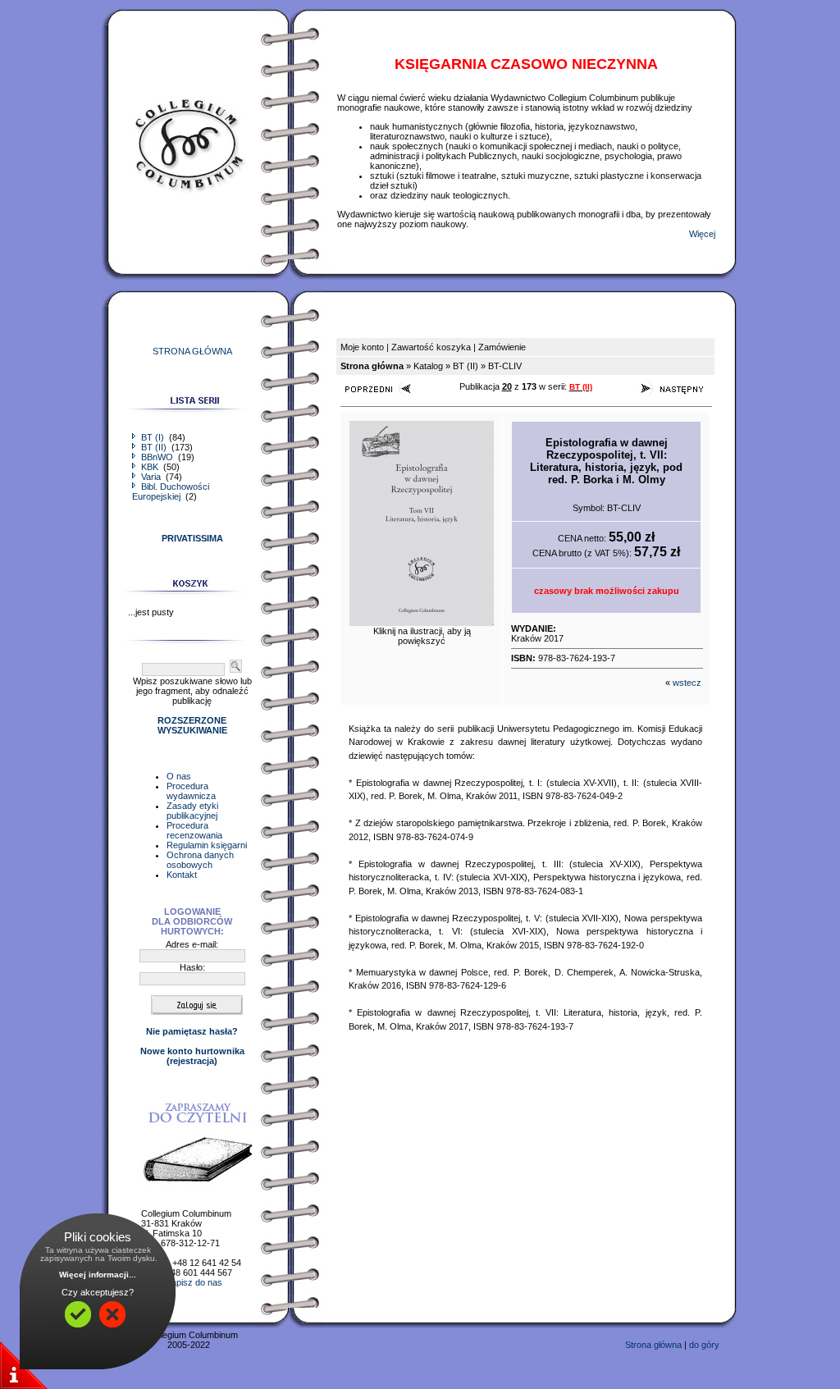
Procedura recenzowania (194, 830)
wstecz (687, 683)
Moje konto (362, 347)
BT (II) (154, 447)
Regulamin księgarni (207, 845)
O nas (179, 776)
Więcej (702, 234)
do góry (704, 1345)
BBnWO (157, 457)
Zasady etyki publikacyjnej (192, 810)
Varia (151, 477)
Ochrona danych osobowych (200, 860)
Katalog (428, 366)
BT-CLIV (505, 366)
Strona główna (653, 1345)
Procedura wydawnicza (191, 791)
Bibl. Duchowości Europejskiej (170, 491)
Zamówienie (502, 347)
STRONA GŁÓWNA (192, 351)
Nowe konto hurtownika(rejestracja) (192, 1056)
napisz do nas (194, 1282)
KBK (150, 467)
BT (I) (153, 437)
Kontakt (182, 875)
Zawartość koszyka (431, 347)
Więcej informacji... (97, 1274)
